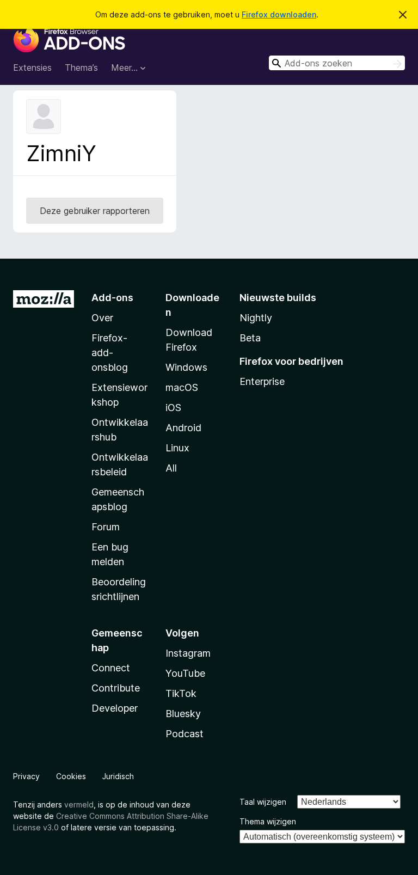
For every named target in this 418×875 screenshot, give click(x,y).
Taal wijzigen (262, 801)
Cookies (71, 776)
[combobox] (337, 63)
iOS (173, 407)
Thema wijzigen (267, 821)
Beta (250, 338)
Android (183, 427)
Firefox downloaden (279, 14)
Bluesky (183, 713)
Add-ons (112, 297)
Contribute (115, 688)
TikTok (180, 693)
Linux (177, 448)
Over (102, 317)
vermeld (79, 804)
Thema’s (81, 67)
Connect (110, 668)
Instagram (188, 653)
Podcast (184, 733)
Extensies (32, 67)
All (171, 468)
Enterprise (262, 381)
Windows (186, 367)
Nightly (255, 317)
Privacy (26, 776)
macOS (181, 387)
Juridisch (118, 776)
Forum (105, 527)
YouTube (185, 673)
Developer (114, 708)
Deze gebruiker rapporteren (95, 210)
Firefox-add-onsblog (109, 352)
